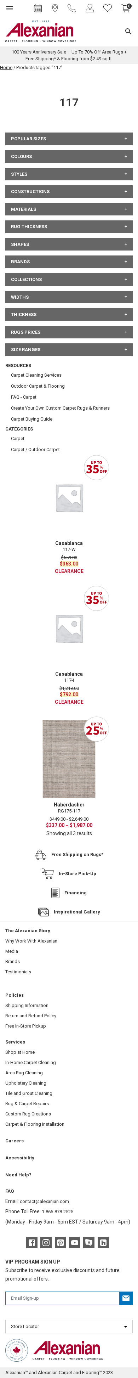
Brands (12, 961)
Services (15, 1042)
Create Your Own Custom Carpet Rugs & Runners (60, 408)
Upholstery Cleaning (25, 1083)
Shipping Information (26, 1005)
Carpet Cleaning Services (36, 375)
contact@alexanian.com (44, 1201)
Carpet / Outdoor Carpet (35, 449)
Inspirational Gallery (77, 912)
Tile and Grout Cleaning (28, 1093)
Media (11, 951)
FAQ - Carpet (23, 397)
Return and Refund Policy (30, 1015)
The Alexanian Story (27, 930)
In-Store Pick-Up (77, 873)
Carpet (17, 438)
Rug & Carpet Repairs (27, 1103)
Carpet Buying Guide (31, 419)
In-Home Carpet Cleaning (30, 1062)
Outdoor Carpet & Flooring (38, 386)
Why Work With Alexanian (31, 941)
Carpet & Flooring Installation (34, 1124)
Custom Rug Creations (28, 1114)
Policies (14, 995)
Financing (75, 892)
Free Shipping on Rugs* (77, 854)
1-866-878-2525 (57, 1211)
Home (6, 67)
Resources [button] (18, 365)
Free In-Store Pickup (25, 1026)
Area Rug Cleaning (24, 1072)
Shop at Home (20, 1052)
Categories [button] (19, 429)
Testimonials (18, 971)
